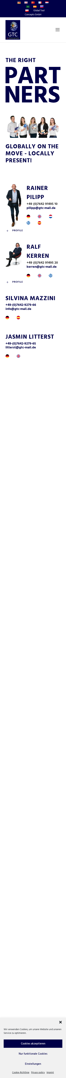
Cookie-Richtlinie (20, 1072)
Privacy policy (38, 1072)
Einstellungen (33, 1064)
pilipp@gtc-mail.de (41, 208)
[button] (60, 1022)
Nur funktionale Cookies (33, 1054)
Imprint (50, 1072)
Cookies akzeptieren (33, 1044)
